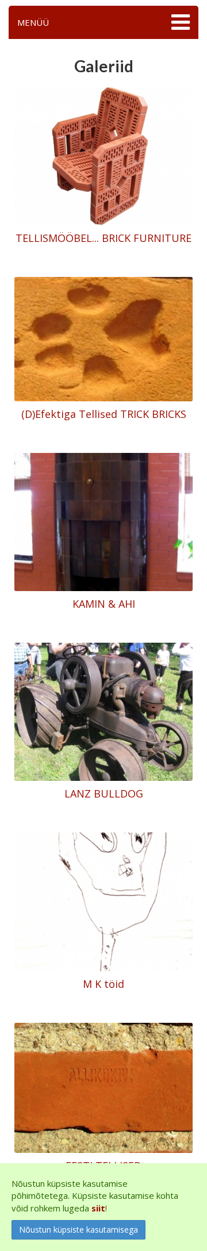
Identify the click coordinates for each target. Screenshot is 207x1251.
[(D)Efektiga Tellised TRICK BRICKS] (103, 338)
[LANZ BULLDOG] (103, 711)
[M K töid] (103, 900)
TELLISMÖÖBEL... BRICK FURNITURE (103, 238)
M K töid (103, 984)
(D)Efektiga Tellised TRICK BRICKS (103, 414)
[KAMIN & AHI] (103, 521)
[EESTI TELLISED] (103, 1086)
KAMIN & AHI (103, 604)
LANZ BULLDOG (103, 793)
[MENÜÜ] (179, 22)
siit (98, 1208)
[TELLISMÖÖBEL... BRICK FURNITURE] (103, 155)
